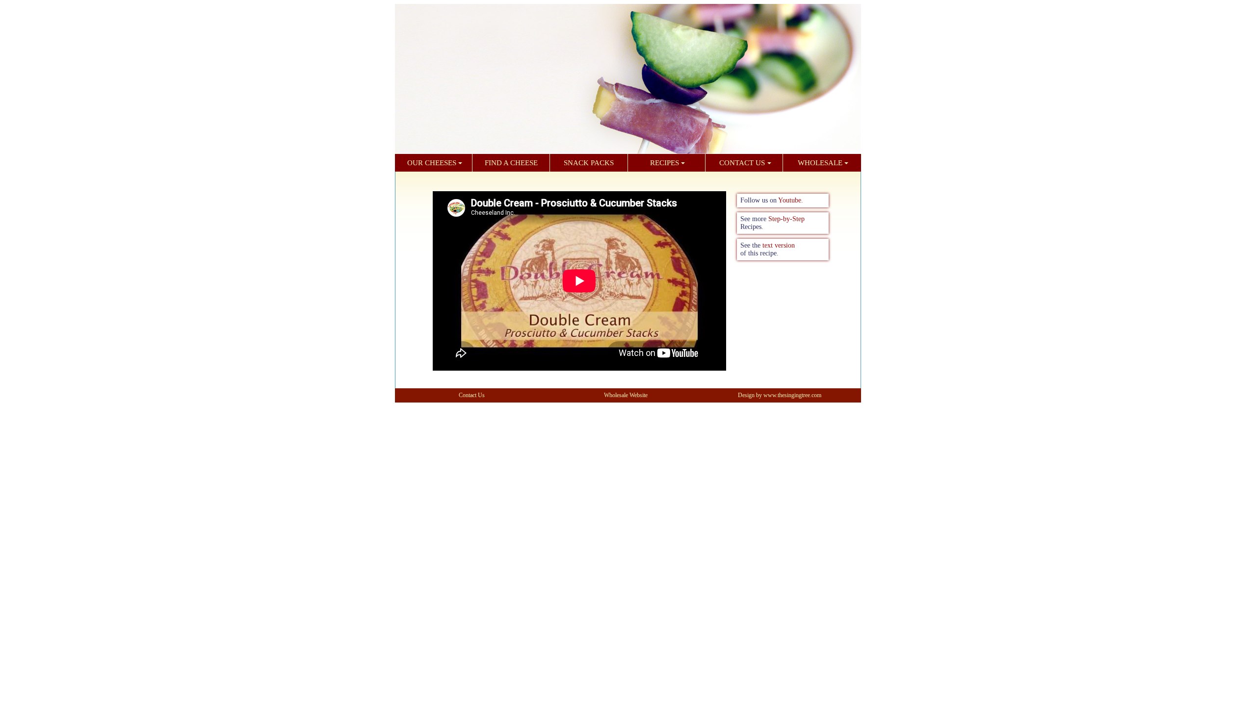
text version (778, 245)
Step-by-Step (786, 219)
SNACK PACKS (589, 163)
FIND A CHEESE (511, 163)
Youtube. (790, 200)
